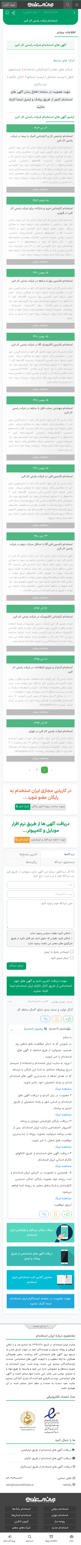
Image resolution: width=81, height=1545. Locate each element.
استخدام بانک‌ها (21, 1509)
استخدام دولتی (59, 1509)
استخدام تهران (60, 1515)
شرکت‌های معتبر (21, 1528)
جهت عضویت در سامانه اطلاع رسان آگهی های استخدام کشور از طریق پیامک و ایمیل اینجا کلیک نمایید (41, 99)
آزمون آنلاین (21, 1521)
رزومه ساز (59, 1521)
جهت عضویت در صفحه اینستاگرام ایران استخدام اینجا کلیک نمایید (40, 1301)
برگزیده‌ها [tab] (31, 862)
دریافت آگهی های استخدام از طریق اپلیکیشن (46, 1450)
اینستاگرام (40, 84)
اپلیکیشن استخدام (36, 69)
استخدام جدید (60, 1528)
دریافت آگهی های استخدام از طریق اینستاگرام (46, 1467)
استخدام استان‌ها (21, 1515)
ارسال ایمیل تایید (60, 958)
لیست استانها (36, 77)
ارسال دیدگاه (16, 966)
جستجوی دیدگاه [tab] (64, 862)
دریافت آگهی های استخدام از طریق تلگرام (48, 1458)
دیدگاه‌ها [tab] (69, 854)
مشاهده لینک (63, 1089)
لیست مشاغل (55, 77)
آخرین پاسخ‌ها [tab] (28, 854)
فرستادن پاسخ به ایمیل (56, 952)
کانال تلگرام (16, 77)
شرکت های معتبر (61, 69)
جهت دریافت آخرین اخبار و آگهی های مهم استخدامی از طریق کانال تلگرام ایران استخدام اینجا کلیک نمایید (41, 986)
